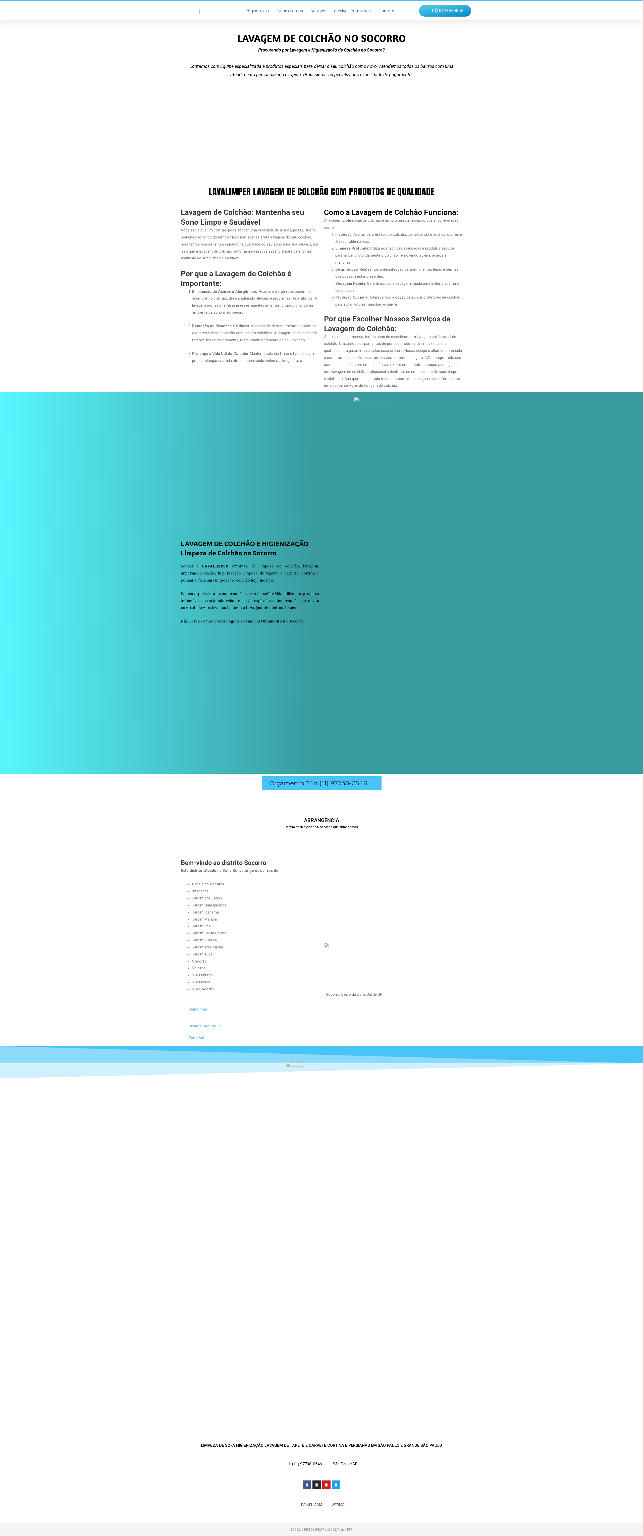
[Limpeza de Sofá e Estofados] (375, 119)
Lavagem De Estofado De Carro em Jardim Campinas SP (303, 837)
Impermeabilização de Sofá (298, 142)
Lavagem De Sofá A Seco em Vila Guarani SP (384, 837)
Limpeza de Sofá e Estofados (387, 142)
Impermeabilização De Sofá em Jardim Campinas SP (212, 837)
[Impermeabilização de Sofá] (287, 119)
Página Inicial (258, 10)
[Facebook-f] (307, 1484)
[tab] (250, 1009)
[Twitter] (336, 1484)
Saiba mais (198, 1009)
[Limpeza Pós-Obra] (200, 119)
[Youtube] (326, 1484)
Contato (386, 10)
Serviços (318, 10)
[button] (445, 11)
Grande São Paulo (204, 1026)
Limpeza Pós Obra (200, 142)
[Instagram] (316, 1484)
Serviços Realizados (352, 10)
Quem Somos (290, 10)
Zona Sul (196, 1038)
